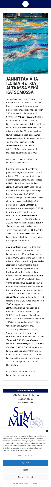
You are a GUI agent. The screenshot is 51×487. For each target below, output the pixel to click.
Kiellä (25, 470)
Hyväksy (25, 462)
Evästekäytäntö (17, 483)
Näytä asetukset (25, 477)
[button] (47, 431)
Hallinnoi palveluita (25, 455)
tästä (28, 162)
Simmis (26, 483)
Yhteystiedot (35, 483)
